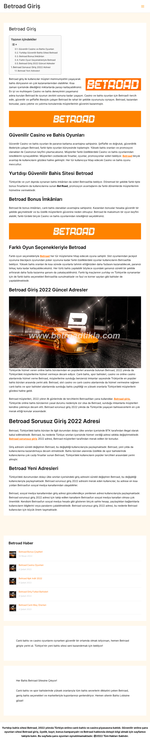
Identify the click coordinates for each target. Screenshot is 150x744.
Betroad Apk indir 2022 (30, 578)
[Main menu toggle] (143, 6)
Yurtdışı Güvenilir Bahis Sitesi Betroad (38, 52)
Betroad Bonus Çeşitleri (31, 551)
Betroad (127, 155)
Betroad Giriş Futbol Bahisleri (33, 591)
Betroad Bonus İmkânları (31, 56)
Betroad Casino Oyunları (31, 565)
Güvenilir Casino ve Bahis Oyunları (36, 49)
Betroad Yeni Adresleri (29, 70)
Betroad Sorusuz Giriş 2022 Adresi (31, 67)
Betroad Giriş (22, 6)
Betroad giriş (122, 398)
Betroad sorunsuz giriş (23, 438)
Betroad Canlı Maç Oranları (32, 605)
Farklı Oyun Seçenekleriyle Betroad (37, 60)
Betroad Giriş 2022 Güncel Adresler (37, 63)
